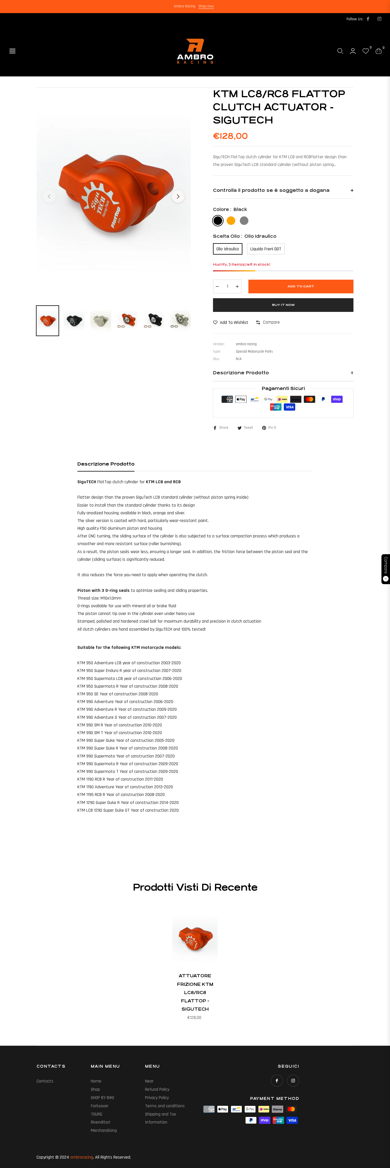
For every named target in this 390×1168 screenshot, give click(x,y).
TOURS (96, 1114)
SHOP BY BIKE (102, 1098)
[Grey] (244, 220)
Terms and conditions (165, 1106)
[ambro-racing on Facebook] (367, 19)
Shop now (206, 6)
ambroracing (81, 1157)
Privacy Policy (157, 1098)
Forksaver (99, 1106)
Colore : (230, 209)
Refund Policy (157, 1089)
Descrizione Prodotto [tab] (105, 464)
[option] (114, 193)
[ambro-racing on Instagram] (379, 19)
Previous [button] (49, 196)
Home (96, 1081)
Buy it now (283, 305)
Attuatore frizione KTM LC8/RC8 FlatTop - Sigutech (195, 992)
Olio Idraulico (227, 249)
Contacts (45, 1081)
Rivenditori (100, 1122)
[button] (340, 51)
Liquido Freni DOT (265, 249)
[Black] (218, 220)
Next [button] (178, 196)
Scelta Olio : (244, 236)
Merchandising (104, 1131)
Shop (95, 1089)
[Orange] (231, 220)
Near (149, 1081)
